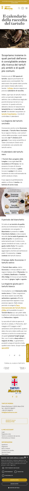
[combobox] (25, 457)
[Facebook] (12, 396)
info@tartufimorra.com (9, 412)
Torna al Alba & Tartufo (14, 363)
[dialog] (14, 473)
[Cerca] (19, 8)
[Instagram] (16, 396)
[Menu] (26, 8)
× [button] (27, 457)
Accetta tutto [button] (14, 480)
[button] (14, 487)
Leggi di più (13, 465)
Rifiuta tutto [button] (14, 483)
